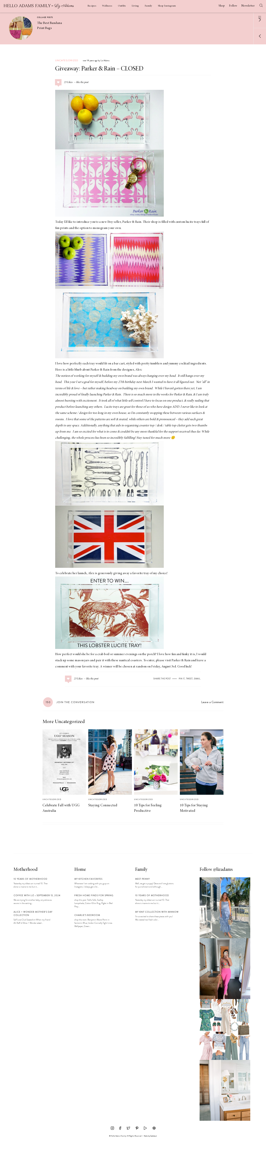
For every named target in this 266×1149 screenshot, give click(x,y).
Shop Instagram (167, 6)
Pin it (182, 678)
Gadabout (153, 1136)
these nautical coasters (126, 660)
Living (135, 6)
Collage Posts (45, 17)
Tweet (189, 678)
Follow (233, 5)
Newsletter (248, 5)
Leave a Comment (212, 702)
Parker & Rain (131, 222)
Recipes (92, 6)
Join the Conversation (70, 702)
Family (148, 6)
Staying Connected (102, 805)
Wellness (107, 6)
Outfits (122, 6)
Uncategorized (66, 60)
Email (197, 678)
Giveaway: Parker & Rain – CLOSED (99, 69)
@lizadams (223, 869)
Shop (222, 5)
